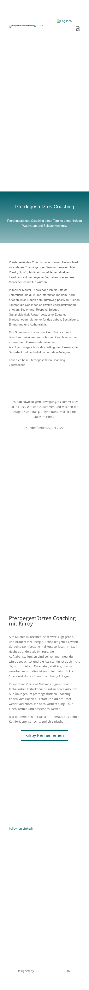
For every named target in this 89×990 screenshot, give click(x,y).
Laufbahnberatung (22, 883)
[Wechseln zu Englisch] (64, 21)
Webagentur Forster (49, 971)
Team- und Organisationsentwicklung (35, 875)
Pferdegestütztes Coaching (27, 899)
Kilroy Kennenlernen (44, 735)
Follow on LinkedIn (22, 828)
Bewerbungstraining (23, 891)
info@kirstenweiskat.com (36, 816)
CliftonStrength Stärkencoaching (31, 867)
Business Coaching (22, 860)
